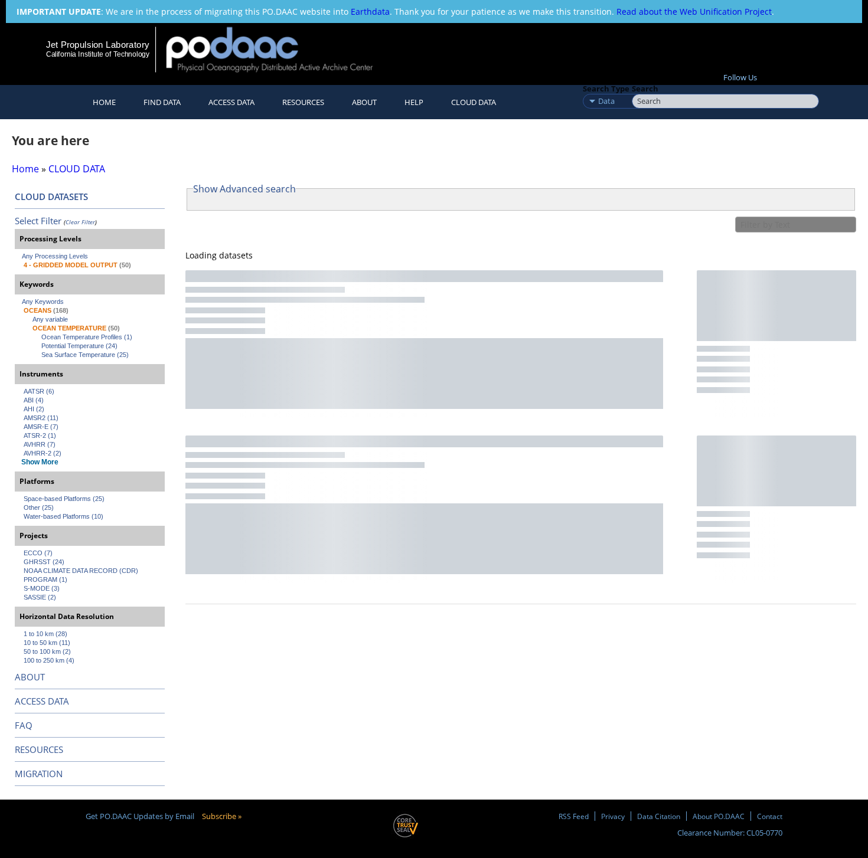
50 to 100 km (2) (47, 651)
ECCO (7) (38, 552)
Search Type (606, 88)
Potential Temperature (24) (79, 345)
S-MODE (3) (42, 588)
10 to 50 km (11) (47, 642)
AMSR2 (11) (41, 417)
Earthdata (370, 11)
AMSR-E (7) (41, 426)
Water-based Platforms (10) (63, 516)
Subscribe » (222, 816)
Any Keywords (43, 301)
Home (104, 102)
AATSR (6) (39, 391)
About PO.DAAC (719, 816)
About (364, 102)
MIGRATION (39, 774)
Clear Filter (80, 222)
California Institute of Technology (97, 54)
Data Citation (658, 816)
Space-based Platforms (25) (64, 498)
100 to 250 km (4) (49, 660)
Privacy (613, 816)
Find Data (162, 102)
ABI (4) (34, 400)
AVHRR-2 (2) (42, 453)
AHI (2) (34, 408)
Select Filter (38, 221)
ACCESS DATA (42, 701)
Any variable (50, 319)
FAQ (23, 725)
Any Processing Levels (55, 256)
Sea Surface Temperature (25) (85, 354)
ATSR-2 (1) (40, 435)
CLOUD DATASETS (51, 196)
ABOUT (30, 677)
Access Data (231, 102)
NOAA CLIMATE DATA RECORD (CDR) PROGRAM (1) (82, 575)
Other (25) (39, 507)
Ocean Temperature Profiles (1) (86, 336)
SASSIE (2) (40, 597)
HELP (413, 102)
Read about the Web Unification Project (694, 11)
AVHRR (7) (40, 444)
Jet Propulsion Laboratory (97, 45)
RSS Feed (574, 816)
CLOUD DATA (473, 102)
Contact (769, 816)
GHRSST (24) (44, 561)
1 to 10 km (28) (45, 633)
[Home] (279, 49)
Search (645, 88)
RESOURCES (303, 102)
